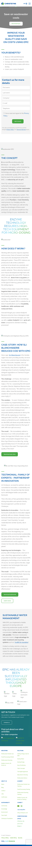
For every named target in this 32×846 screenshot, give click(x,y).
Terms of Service (21, 129)
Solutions (20, 750)
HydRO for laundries (21, 642)
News (2, 784)
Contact (3, 790)
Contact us (7, 722)
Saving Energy (20, 762)
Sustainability (5, 802)
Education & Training (22, 774)
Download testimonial (10, 594)
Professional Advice (22, 778)
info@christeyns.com (22, 812)
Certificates (4, 797)
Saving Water (20, 758)
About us (4, 781)
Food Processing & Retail (7, 757)
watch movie (7, 600)
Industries (4, 750)
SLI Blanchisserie (14, 355)
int (24, 3)
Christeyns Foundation (7, 818)
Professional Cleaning (6, 760)
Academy (20, 781)
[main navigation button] (29, 3)
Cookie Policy (13, 837)
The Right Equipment (22, 771)
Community (4, 805)
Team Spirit (4, 815)
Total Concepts (21, 768)
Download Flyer (16, 23)
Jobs (2, 793)
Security (20, 837)
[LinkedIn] (21, 806)
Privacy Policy (10, 129)
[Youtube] (18, 806)
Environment (4, 812)
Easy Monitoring (21, 765)
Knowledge (4, 809)
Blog (2, 787)
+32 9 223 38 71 (21, 809)
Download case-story (9, 454)
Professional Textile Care (7, 753)
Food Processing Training (23, 789)
